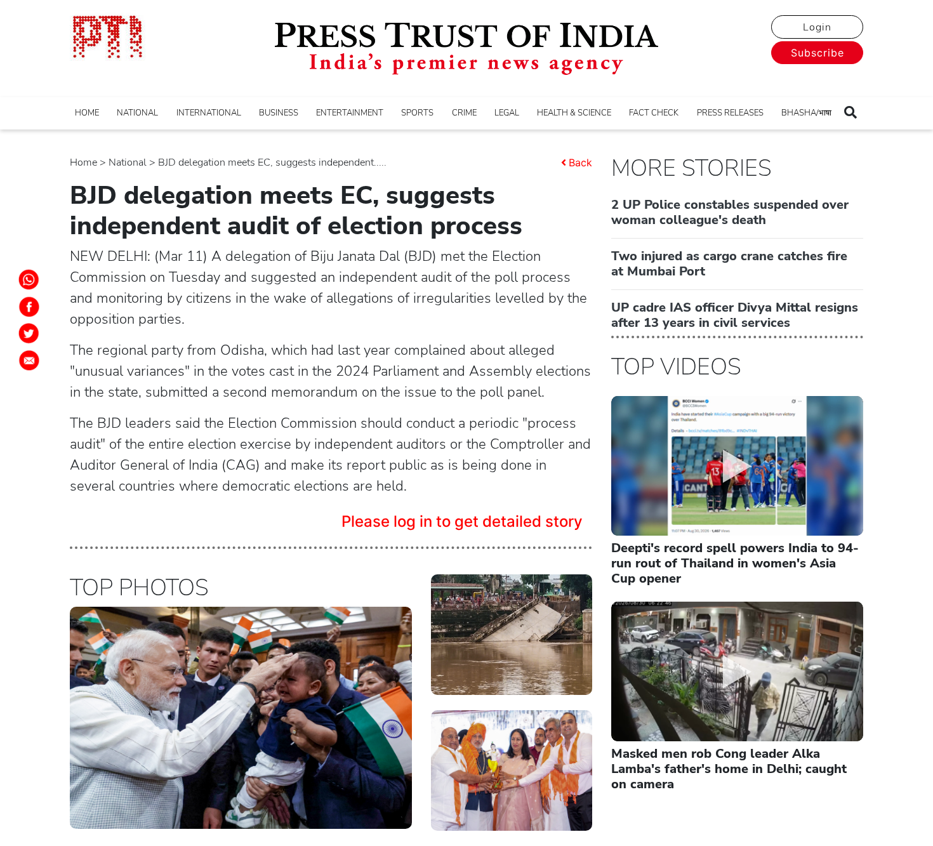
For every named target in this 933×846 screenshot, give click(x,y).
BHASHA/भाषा (806, 113)
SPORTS (417, 113)
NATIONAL (137, 113)
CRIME (464, 113)
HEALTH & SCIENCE (574, 113)
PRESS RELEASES (730, 113)
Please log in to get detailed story (462, 521)
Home (83, 162)
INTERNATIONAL (208, 113)
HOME (87, 113)
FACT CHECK (653, 113)
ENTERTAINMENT (349, 113)
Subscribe (817, 52)
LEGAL (506, 113)
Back (580, 162)
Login (817, 27)
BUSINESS (278, 113)
